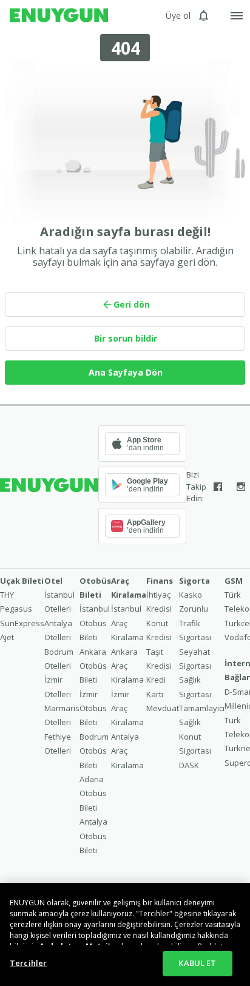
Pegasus (16, 608)
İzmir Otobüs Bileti (93, 708)
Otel (53, 580)
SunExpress (22, 623)
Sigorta (194, 580)
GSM (234, 580)
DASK (189, 765)
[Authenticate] (236, 15)
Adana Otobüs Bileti (93, 793)
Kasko (190, 594)
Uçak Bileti (22, 580)
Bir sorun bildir (125, 338)
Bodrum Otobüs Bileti (94, 751)
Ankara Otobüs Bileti (93, 666)
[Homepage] (59, 16)
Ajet (7, 637)
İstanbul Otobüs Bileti (94, 623)
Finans (159, 580)
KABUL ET (197, 962)
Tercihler (28, 962)
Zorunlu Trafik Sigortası (195, 623)
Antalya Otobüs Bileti (93, 836)
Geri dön (131, 304)
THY (7, 594)
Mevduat (162, 708)
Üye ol (178, 15)
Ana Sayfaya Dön (126, 372)
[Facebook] (217, 487)
